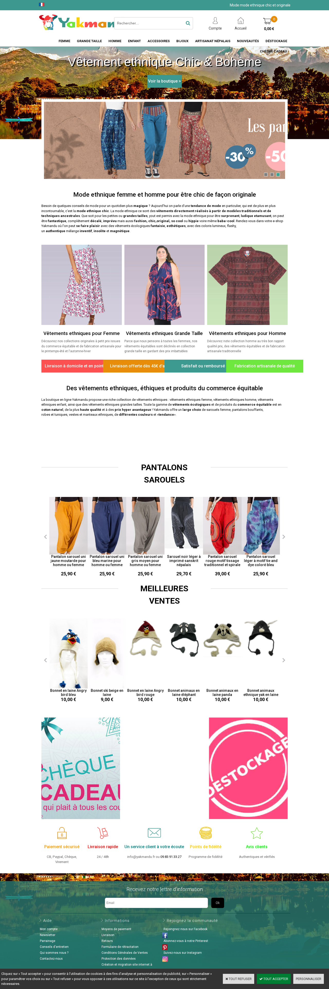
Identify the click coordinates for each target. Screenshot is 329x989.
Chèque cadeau (273, 51)
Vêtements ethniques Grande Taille (164, 333)
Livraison (108, 935)
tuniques (60, 414)
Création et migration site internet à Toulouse (126, 967)
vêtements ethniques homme (234, 400)
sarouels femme (218, 410)
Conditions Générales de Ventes (125, 953)
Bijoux (182, 41)
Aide (47, 920)
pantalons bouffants (247, 410)
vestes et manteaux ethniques (91, 414)
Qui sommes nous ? (54, 953)
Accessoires (159, 41)
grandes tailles (135, 216)
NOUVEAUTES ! (164, 435)
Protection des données (119, 958)
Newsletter (47, 935)
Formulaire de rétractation (120, 947)
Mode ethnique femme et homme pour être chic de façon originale (164, 194)
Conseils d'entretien (54, 947)
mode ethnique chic (93, 211)
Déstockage (276, 41)
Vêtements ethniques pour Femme (81, 333)
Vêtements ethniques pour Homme (247, 333)
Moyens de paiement (116, 929)
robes (45, 414)
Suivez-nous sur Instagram (182, 953)
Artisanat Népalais (212, 41)
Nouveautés (248, 41)
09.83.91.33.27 (170, 857)
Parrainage (47, 941)
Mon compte (49, 929)
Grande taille (89, 41)
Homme (114, 41)
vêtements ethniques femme (191, 400)
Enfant (134, 41)
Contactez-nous (51, 958)
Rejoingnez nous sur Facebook (185, 929)
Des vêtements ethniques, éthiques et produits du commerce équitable (164, 388)
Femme (64, 41)
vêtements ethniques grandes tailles (115, 404)
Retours (107, 941)
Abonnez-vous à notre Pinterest (185, 941)
